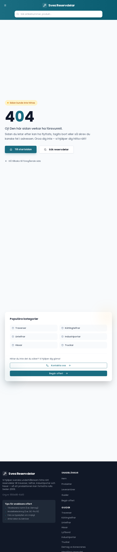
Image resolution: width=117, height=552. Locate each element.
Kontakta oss (58, 365)
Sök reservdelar (59, 149)
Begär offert (56, 373)
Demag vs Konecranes (74, 546)
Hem (64, 478)
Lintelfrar (66, 522)
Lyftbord (66, 532)
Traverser (67, 512)
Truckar (66, 542)
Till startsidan (23, 149)
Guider (65, 495)
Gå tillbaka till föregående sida (25, 161)
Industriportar (69, 537)
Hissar (65, 527)
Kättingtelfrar (69, 517)
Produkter (67, 484)
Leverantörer (68, 489)
